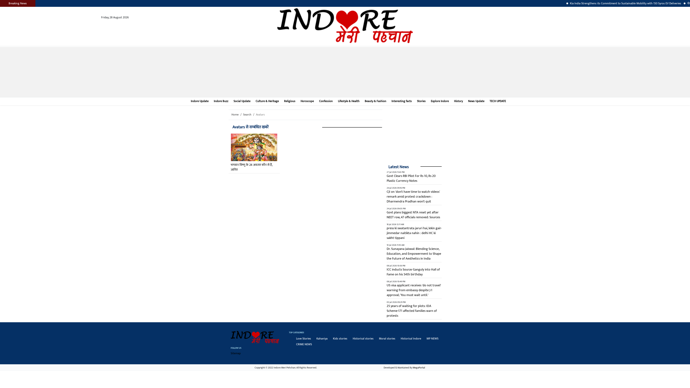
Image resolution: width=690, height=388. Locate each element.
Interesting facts (402, 101)
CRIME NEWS (304, 344)
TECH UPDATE (498, 101)
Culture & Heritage (267, 101)
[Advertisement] (345, 72)
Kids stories (340, 338)
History (458, 101)
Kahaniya (322, 338)
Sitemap (236, 353)
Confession (326, 101)
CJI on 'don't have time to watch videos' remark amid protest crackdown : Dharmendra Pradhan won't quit (413, 196)
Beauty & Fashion (375, 101)
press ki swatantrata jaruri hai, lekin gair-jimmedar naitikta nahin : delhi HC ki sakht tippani (414, 233)
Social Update (242, 101)
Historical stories (363, 338)
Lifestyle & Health (349, 101)
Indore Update (200, 101)
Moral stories (387, 338)
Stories (421, 101)
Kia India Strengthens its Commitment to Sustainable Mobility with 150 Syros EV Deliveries (613, 3)
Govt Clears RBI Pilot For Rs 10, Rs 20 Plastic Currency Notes (411, 178)
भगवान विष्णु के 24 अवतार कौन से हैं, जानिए (251, 167)
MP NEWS (432, 338)
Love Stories (303, 338)
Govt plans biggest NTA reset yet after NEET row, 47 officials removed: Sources (413, 215)
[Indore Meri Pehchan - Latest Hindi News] (345, 25)
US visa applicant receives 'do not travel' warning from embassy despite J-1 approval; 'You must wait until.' (414, 290)
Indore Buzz (221, 101)
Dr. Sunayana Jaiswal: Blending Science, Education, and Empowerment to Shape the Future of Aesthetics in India (414, 253)
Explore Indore (440, 101)
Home (235, 114)
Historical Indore (411, 338)
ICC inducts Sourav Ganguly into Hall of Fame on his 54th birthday (413, 272)
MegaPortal (419, 368)
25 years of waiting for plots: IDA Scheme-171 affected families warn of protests (412, 310)
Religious (289, 101)
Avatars (260, 114)
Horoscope (307, 101)
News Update (476, 101)
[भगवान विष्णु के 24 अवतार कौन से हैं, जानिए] (254, 147)
